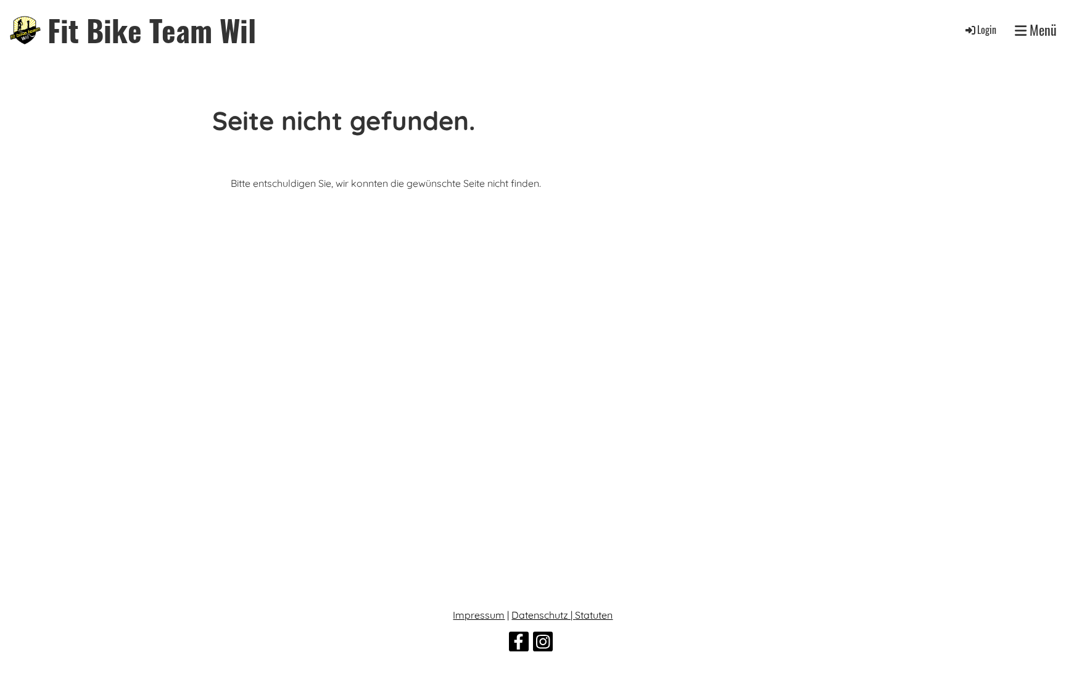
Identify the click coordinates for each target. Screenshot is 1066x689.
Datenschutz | (543, 615)
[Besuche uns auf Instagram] (543, 644)
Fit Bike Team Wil (152, 30)
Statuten (594, 615)
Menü (1042, 29)
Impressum (479, 615)
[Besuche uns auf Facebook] (519, 644)
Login (986, 29)
